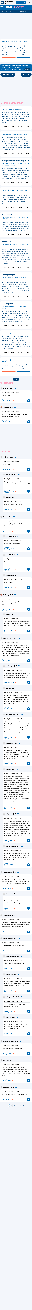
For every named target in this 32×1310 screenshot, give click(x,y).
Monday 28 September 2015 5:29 (13, 747)
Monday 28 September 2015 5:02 (13, 719)
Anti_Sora (6, 388)
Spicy (15, 11)
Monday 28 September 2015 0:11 (12, 479)
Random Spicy (23, 11)
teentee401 (9, 475)
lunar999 (8, 555)
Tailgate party (7, 304)
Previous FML (7, 75)
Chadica (5, 517)
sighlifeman (7, 1087)
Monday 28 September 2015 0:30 (13, 559)
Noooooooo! (7, 214)
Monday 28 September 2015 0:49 (10, 1091)
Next (16, 379)
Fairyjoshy (9, 814)
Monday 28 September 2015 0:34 (10, 1064)
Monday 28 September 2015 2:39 (13, 979)
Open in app (21, 2)
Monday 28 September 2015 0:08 (10, 411)
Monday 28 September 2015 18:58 (13, 850)
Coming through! (8, 275)
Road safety (6, 242)
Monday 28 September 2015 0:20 (10, 919)
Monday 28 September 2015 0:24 (10, 1045)
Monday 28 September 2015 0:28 (13, 960)
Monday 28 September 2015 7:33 (13, 773)
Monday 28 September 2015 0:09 (13, 540)
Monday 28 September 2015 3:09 (13, 1001)
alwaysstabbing (11, 956)
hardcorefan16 (7, 872)
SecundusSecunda (9, 1041)
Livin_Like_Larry (8, 638)
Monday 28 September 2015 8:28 (13, 618)
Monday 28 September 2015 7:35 (13, 1021)
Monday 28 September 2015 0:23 (10, 943)
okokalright (9, 666)
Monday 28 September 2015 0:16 (10, 876)
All (2, 11)
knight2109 (9, 974)
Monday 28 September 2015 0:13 (10, 642)
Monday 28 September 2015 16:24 (13, 818)
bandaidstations (11, 846)
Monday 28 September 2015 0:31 (13, 670)
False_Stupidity (11, 997)
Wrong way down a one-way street (15, 161)
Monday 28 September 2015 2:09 (13, 501)
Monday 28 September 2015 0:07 (10, 521)
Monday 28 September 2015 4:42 (13, 579)
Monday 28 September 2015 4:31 (13, 692)
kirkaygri (9, 769)
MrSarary (6, 407)
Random (8, 11)
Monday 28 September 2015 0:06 (10, 392)
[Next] (23, 1106)
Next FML (26, 75)
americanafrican (8, 938)
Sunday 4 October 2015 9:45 (11, 898)
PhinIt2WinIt (10, 743)
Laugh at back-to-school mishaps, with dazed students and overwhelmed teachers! (15, 67)
